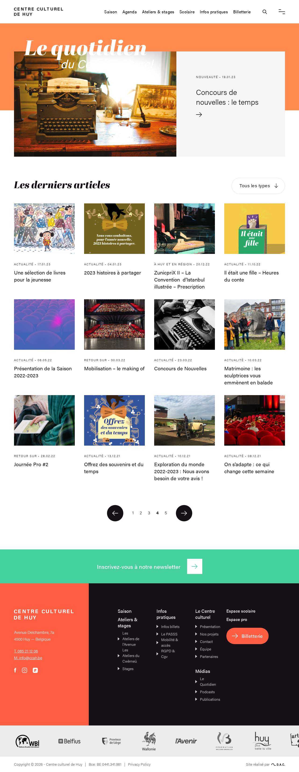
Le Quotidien (208, 681)
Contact (206, 641)
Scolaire (187, 11)
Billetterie (242, 11)
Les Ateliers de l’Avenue (130, 638)
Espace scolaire (240, 611)
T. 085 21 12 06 (26, 651)
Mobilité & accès (169, 642)
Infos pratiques (214, 11)
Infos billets (170, 626)
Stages (127, 668)
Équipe (205, 649)
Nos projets (209, 634)
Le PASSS (169, 634)
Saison (110, 11)
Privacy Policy (139, 764)
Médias (202, 670)
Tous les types (254, 185)
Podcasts (207, 691)
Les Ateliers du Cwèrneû (130, 655)
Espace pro (236, 619)
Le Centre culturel (205, 613)
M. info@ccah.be (28, 657)
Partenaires (209, 656)
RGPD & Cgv (168, 653)
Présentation (209, 626)
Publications (209, 699)
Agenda (129, 11)
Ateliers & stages (158, 11)
